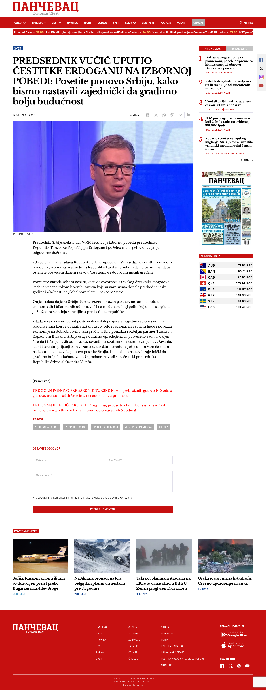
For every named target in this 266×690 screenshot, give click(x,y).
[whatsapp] (164, 115)
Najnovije (213, 48)
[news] (40, 556)
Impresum (167, 633)
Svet (116, 22)
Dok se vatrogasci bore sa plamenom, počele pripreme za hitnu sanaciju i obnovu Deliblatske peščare (229, 62)
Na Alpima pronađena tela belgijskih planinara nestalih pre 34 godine (99, 583)
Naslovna (20, 22)
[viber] (172, 115)
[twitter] (156, 115)
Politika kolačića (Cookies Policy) (182, 658)
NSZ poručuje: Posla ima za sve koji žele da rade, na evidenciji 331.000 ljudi (228, 121)
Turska (163, 427)
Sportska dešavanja (235, 153)
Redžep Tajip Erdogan (138, 427)
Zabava (102, 22)
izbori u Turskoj (75, 427)
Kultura (130, 22)
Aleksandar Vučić (46, 427)
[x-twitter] (230, 666)
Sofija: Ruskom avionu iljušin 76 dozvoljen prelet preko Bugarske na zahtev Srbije (39, 583)
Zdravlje (148, 22)
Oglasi (181, 22)
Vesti (55, 22)
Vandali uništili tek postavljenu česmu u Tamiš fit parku (180, 32)
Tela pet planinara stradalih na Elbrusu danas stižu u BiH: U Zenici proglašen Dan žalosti (163, 583)
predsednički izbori (105, 427)
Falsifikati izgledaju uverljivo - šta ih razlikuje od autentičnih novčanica (228, 84)
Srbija (132, 627)
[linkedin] (188, 115)
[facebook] (148, 115)
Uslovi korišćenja (173, 652)
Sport (87, 22)
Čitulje (198, 22)
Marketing (167, 665)
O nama (165, 627)
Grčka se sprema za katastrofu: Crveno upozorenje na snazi (225, 581)
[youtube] (247, 666)
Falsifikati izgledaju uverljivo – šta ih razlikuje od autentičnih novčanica (83, 32)
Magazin (166, 22)
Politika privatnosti (174, 646)
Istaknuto (240, 48)
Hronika (72, 22)
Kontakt (166, 639)
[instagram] (239, 666)
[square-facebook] (222, 666)
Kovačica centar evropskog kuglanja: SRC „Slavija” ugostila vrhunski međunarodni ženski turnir (229, 143)
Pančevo (37, 22)
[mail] (180, 115)
